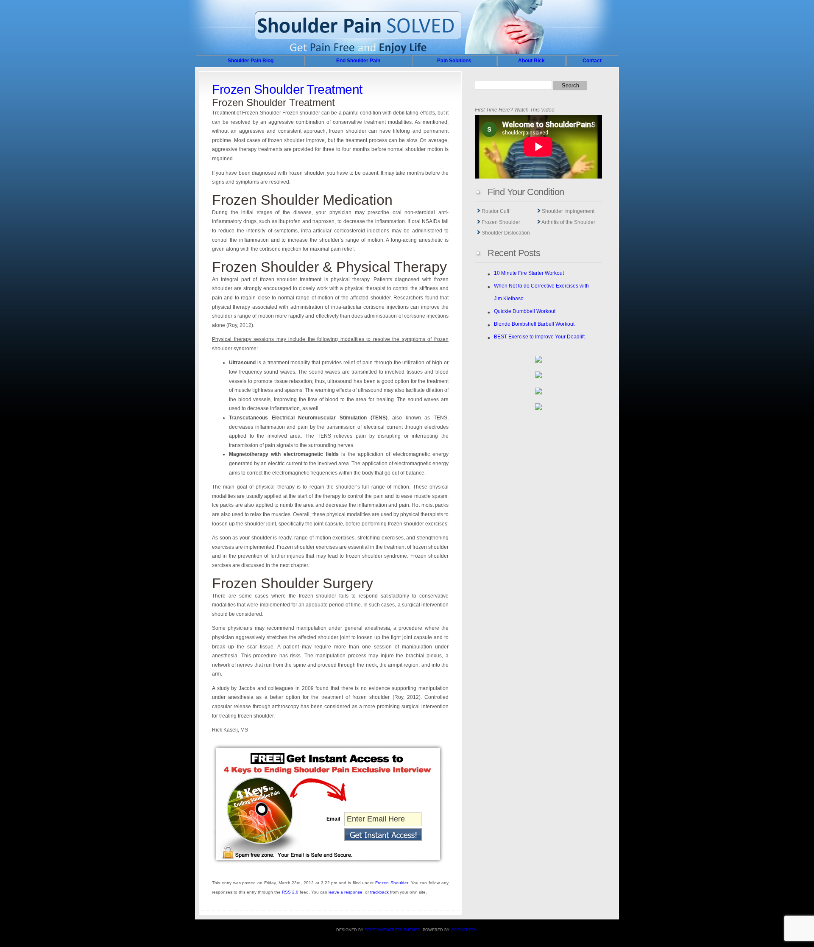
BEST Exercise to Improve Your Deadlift (539, 337)
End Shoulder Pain (358, 61)
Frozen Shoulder (391, 882)
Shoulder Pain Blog (250, 61)
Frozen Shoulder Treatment (287, 89)
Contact (592, 61)
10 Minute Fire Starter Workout (529, 273)
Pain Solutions (454, 61)
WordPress (464, 930)
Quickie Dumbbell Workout (524, 311)
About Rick (531, 61)
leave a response (345, 892)
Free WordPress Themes (392, 930)
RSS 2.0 (290, 892)
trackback (379, 892)
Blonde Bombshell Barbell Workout (534, 324)
